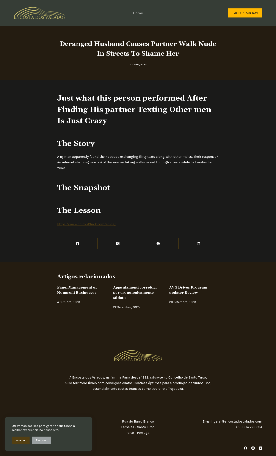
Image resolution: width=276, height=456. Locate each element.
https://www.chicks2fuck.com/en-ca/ (86, 224)
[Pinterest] (158, 243)
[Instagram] (253, 448)
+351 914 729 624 (245, 13)
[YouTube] (260, 448)
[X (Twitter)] (118, 243)
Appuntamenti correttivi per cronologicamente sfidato (135, 292)
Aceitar (20, 440)
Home (138, 13)
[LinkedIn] (199, 243)
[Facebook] (77, 243)
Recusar (41, 440)
